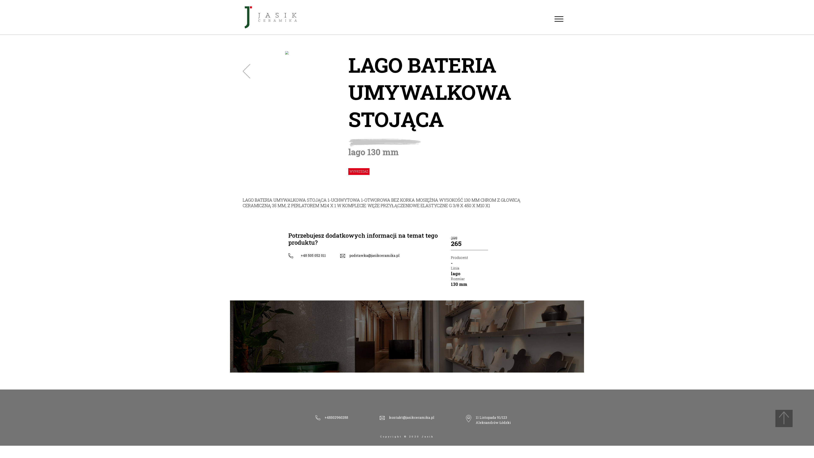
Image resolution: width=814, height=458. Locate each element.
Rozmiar (458, 278)
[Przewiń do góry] (784, 418)
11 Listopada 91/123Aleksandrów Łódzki (493, 420)
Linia (455, 268)
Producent (459, 257)
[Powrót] (246, 71)
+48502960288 (336, 417)
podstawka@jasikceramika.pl (374, 255)
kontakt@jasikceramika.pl (411, 417)
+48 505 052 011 (313, 255)
